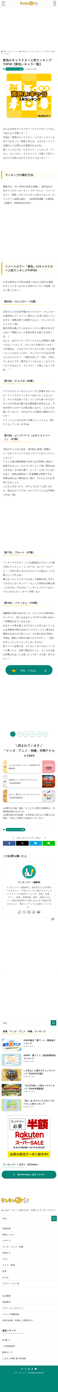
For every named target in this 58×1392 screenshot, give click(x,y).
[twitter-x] (24, 912)
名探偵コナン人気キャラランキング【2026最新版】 (23, 781)
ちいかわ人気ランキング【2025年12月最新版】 (24, 767)
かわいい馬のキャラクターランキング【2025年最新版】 (24, 796)
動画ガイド (7, 1352)
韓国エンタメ (8, 1234)
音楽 (4, 1271)
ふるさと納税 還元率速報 (14, 1358)
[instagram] (29, 912)
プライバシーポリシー (12, 1307)
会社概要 (6, 1295)
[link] (19, 912)
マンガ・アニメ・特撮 (14, 69)
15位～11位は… (29, 670)
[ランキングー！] (29, 3)
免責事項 (6, 1301)
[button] (9, 843)
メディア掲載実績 (10, 1314)
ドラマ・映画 (8, 1264)
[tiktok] (34, 912)
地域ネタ (6, 1252)
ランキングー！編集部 (29, 882)
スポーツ (6, 1240)
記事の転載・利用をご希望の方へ (18, 1320)
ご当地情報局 (8, 1346)
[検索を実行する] (53, 1023)
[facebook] (22, 1369)
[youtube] (38, 912)
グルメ (5, 1258)
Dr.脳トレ (6, 1339)
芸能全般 (6, 1228)
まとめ (5, 1277)
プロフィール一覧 (10, 1283)
